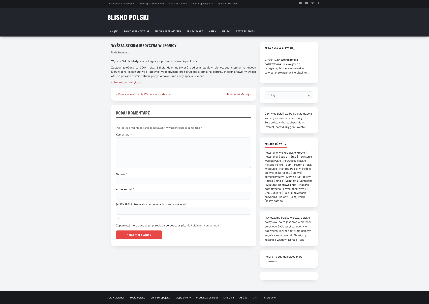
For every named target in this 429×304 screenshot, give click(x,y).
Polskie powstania (295, 192)
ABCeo (243, 297)
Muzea (212, 31)
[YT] (300, 3)
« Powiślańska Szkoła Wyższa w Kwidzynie (143, 94)
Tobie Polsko (137, 297)
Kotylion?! (271, 196)
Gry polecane (195, 31)
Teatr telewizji (245, 31)
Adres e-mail (125, 189)
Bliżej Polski (297, 196)
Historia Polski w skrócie (295, 168)
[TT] (313, 3)
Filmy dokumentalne (136, 31)
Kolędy (283, 196)
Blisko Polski (128, 17)
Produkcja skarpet (207, 297)
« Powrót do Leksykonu (126, 82)
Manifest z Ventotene (298, 180)
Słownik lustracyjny (298, 176)
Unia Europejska (160, 297)
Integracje (269, 297)
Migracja (228, 297)
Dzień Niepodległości (202, 3)
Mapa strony (183, 297)
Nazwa (121, 174)
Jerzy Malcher (115, 297)
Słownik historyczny (277, 172)
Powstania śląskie (294, 160)
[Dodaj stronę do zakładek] (319, 3)
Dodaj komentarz (120, 52)
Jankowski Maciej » (238, 94)
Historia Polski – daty (278, 164)
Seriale (226, 31)
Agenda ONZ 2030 (228, 3)
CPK (255, 297)
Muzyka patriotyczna (168, 31)
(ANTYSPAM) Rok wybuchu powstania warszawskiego (151, 204)
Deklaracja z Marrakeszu (151, 3)
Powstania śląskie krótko (280, 156)
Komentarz (124, 134)
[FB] (306, 3)
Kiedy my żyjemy (178, 3)
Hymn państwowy (294, 188)
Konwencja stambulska (121, 3)
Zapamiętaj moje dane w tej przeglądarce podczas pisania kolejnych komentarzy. (168, 225)
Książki (114, 31)
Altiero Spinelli (274, 180)
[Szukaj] (310, 94)
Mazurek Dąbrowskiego (281, 184)
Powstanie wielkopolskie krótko (285, 152)
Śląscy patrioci (274, 200)
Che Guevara (273, 192)
